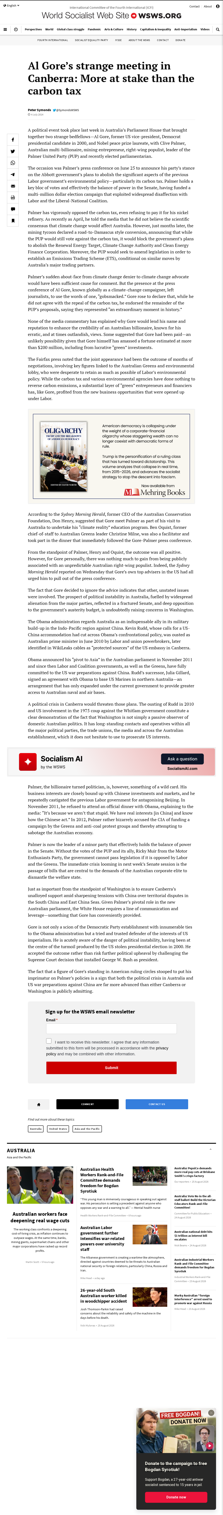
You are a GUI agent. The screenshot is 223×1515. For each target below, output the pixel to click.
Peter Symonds (39, 110)
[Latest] (16, 31)
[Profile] (218, 7)
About (208, 6)
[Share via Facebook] (13, 139)
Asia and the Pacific (87, 1128)
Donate (181, 40)
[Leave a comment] (13, 209)
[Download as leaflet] (13, 197)
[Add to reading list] (13, 220)
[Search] (218, 31)
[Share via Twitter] (13, 151)
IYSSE (118, 40)
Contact (194, 6)
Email (50, 1020)
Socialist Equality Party (91, 40)
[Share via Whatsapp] (13, 163)
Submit (111, 1068)
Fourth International (52, 40)
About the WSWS (139, 40)
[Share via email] (13, 186)
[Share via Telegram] (13, 174)
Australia (35, 1128)
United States (58, 1128)
